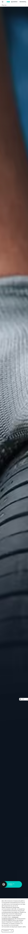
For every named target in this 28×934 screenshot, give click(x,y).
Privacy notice (23, 699)
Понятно (6, 930)
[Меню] (2, 2)
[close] (27, 699)
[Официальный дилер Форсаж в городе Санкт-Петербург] (18, 1)
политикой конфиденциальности (10, 917)
